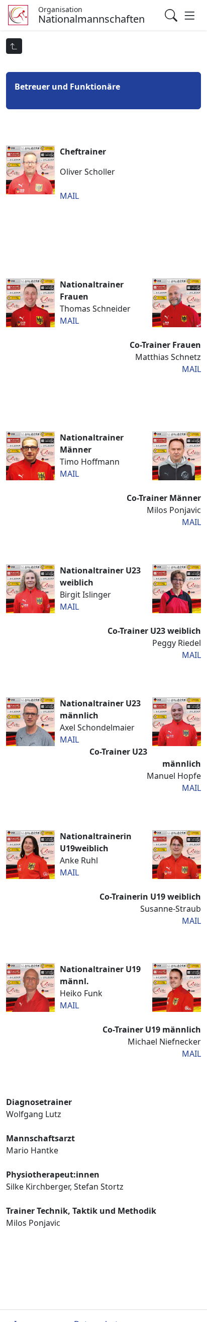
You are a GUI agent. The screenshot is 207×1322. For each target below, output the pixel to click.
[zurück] (14, 46)
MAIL (69, 195)
